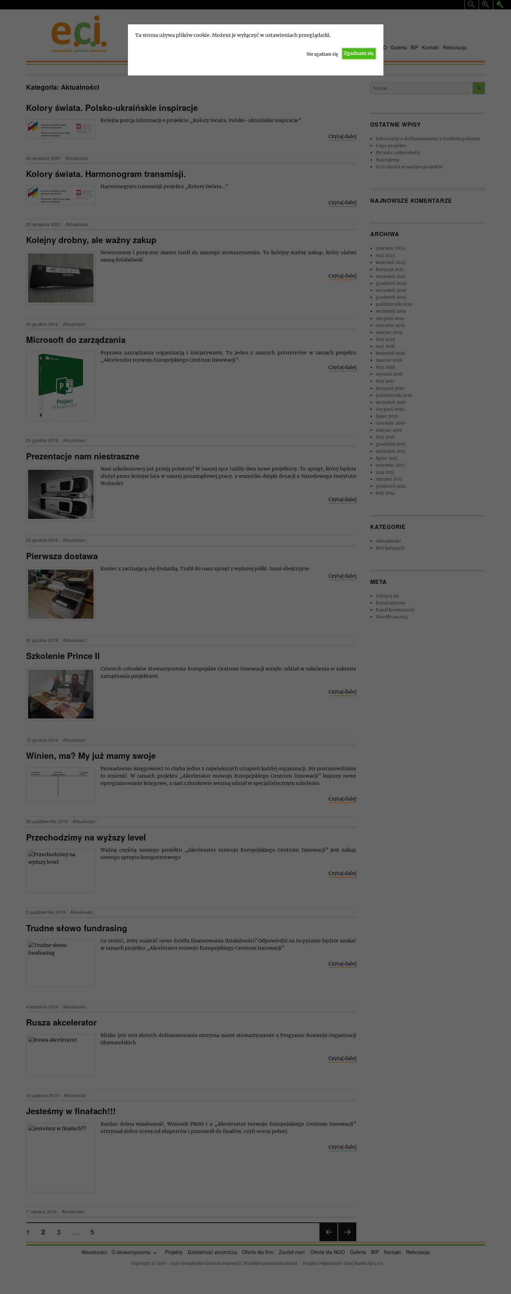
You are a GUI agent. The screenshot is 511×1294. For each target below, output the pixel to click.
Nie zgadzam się (322, 54)
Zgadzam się (359, 53)
